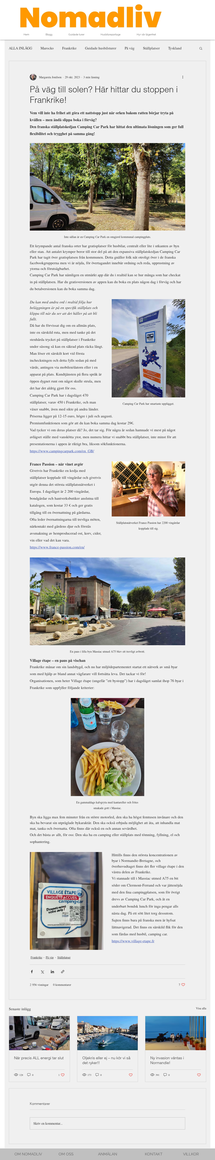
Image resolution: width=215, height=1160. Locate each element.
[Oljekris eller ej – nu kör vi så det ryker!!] (107, 1033)
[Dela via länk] (63, 972)
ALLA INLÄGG (20, 48)
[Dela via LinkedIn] (52, 972)
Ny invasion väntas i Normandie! (167, 1060)
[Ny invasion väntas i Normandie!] (175, 1033)
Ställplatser (151, 48)
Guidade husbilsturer (100, 48)
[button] (201, 48)
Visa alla (201, 1008)
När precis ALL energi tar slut (39, 1057)
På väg (130, 48)
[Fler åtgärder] (182, 77)
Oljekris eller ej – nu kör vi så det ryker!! (106, 1060)
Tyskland (175, 48)
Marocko (47, 48)
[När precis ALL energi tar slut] (39, 1033)
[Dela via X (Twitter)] (42, 972)
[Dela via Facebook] (32, 972)
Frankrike (69, 48)
